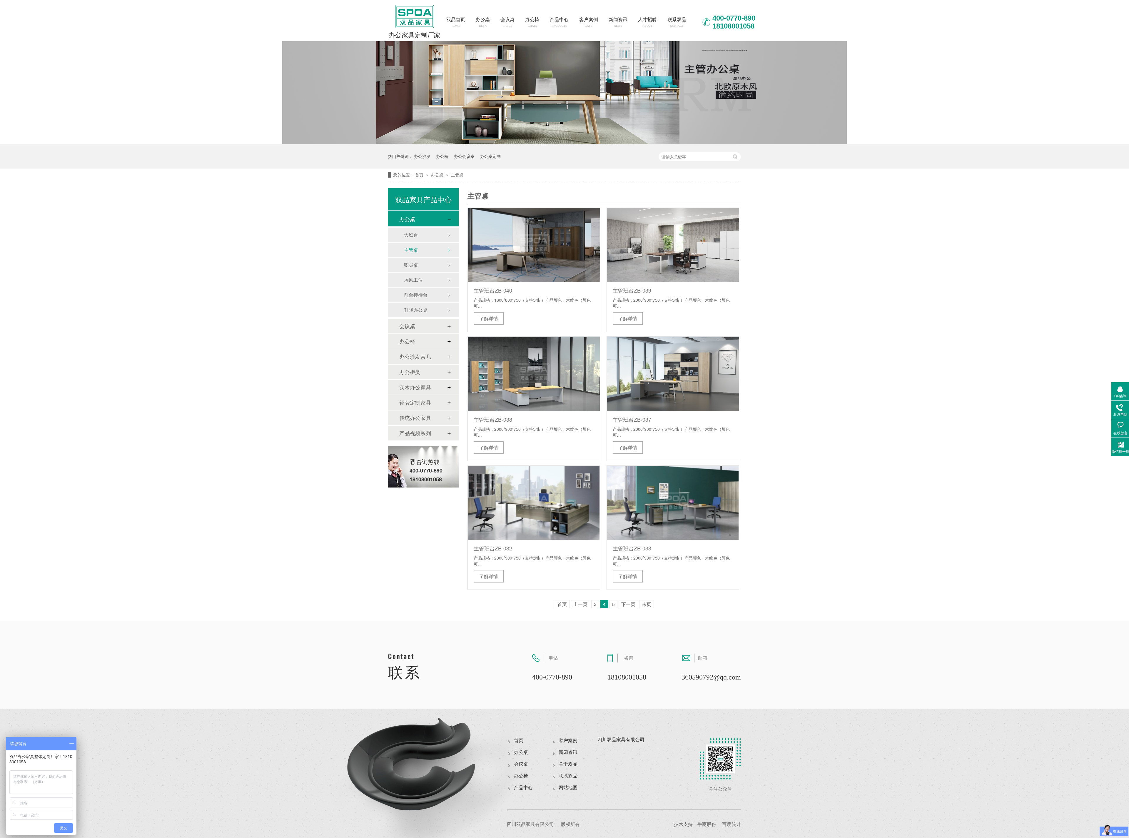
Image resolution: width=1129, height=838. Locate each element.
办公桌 (483, 22)
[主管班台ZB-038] (534, 374)
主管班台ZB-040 (493, 290)
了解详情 (488, 318)
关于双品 (568, 764)
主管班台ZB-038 (493, 419)
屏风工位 (413, 279)
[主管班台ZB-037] (673, 374)
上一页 (580, 604)
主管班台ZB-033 (632, 548)
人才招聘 (647, 22)
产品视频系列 (415, 433)
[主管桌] (564, 142)
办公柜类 (409, 372)
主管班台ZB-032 (493, 548)
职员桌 (411, 264)
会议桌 (507, 22)
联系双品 (676, 22)
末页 (646, 604)
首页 (420, 175)
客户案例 (588, 22)
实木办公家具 (415, 387)
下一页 (628, 604)
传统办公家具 (415, 418)
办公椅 (532, 22)
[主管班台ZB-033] (673, 503)
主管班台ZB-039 (632, 290)
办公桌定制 (490, 156)
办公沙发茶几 (415, 356)
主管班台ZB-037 (632, 419)
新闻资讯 (618, 22)
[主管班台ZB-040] (534, 245)
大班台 (411, 234)
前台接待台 (415, 294)
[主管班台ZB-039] (673, 245)
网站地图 (568, 787)
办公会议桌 (464, 156)
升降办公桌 (415, 309)
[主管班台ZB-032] (534, 503)
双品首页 (455, 22)
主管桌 (457, 175)
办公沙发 (422, 156)
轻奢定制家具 (415, 402)
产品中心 (559, 22)
